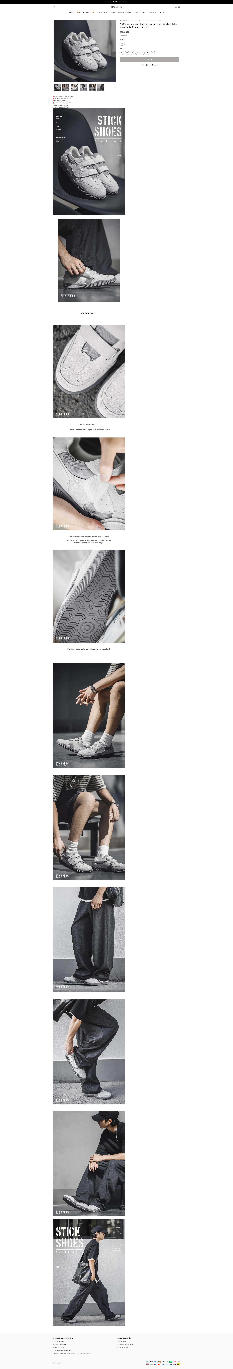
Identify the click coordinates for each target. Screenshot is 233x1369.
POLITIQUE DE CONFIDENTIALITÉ (60, 1344)
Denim (144, 12)
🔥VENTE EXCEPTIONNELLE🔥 (85, 12)
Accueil (122, 21)
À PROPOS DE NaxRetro (58, 1341)
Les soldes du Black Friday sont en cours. (116, 2)
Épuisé (149, 59)
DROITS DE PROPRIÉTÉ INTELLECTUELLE (62, 1350)
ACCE (161, 12)
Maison (71, 12)
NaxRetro (116, 7)
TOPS (112, 12)
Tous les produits (102, 12)
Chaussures (152, 12)
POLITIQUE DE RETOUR (122, 1347)
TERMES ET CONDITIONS (58, 1347)
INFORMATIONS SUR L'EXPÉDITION (125, 1344)
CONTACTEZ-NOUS (121, 1341)
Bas (137, 12)
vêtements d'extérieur (124, 12)
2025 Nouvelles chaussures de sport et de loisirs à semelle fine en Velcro (143, 21)
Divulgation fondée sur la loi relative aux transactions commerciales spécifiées (72, 1353)
